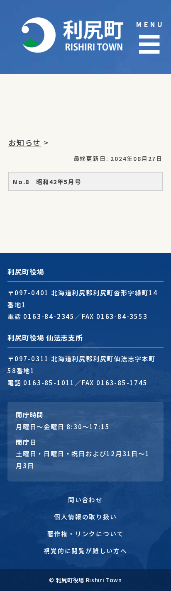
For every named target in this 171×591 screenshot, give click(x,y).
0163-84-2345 (49, 316)
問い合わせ (85, 499)
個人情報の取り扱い (85, 516)
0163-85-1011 (49, 382)
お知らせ (24, 142)
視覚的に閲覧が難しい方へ (85, 550)
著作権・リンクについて (85, 533)
